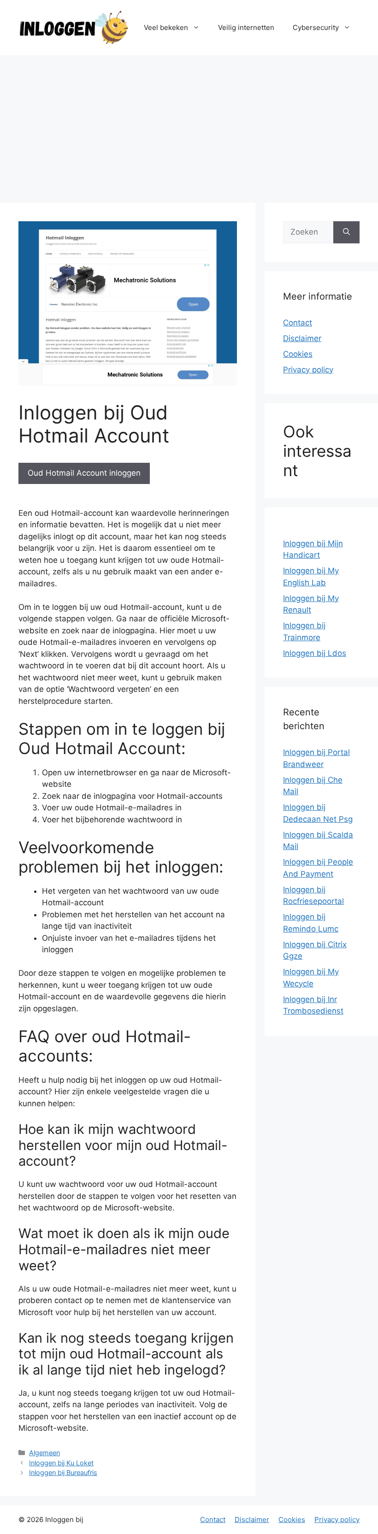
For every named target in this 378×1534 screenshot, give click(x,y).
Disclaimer (302, 338)
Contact (297, 322)
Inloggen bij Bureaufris (63, 1472)
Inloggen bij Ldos (314, 653)
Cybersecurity (316, 27)
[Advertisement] (189, 124)
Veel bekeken (166, 27)
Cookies (298, 354)
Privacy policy (308, 369)
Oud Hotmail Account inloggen (84, 473)
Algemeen (44, 1453)
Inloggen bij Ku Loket (61, 1463)
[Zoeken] (346, 232)
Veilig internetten (246, 27)
